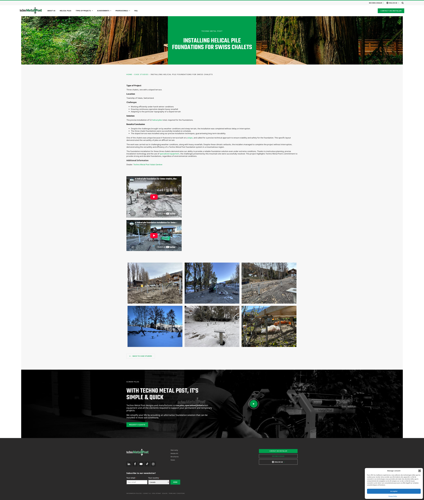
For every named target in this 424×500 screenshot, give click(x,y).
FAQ (135, 11)
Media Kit (174, 453)
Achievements (103, 11)
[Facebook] (134, 464)
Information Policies (134, 493)
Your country (154, 478)
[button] (419, 471)
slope (190, 137)
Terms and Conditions (177, 493)
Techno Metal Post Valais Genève (147, 164)
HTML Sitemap (156, 493)
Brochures (175, 457)
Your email (131, 478)
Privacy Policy (393, 496)
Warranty (174, 450)
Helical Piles (65, 11)
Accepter (394, 491)
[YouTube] (141, 464)
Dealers (165, 493)
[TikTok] (147, 464)
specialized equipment (169, 153)
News (173, 460)
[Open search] (402, 3)
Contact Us (147, 493)
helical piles (157, 120)
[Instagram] (153, 464)
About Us (51, 11)
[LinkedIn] (128, 464)
